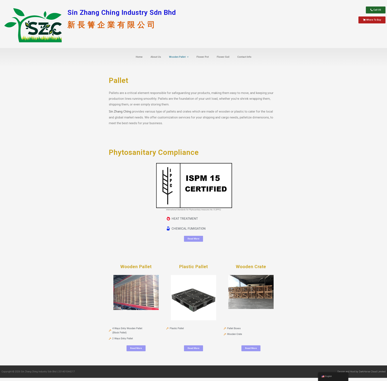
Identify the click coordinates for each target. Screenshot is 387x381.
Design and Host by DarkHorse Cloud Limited (361, 371)
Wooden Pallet (177, 56)
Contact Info (244, 56)
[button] (375, 9)
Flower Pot (203, 56)
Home (139, 56)
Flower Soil (223, 56)
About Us (156, 56)
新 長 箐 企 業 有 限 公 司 (111, 24)
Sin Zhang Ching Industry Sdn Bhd (121, 12)
